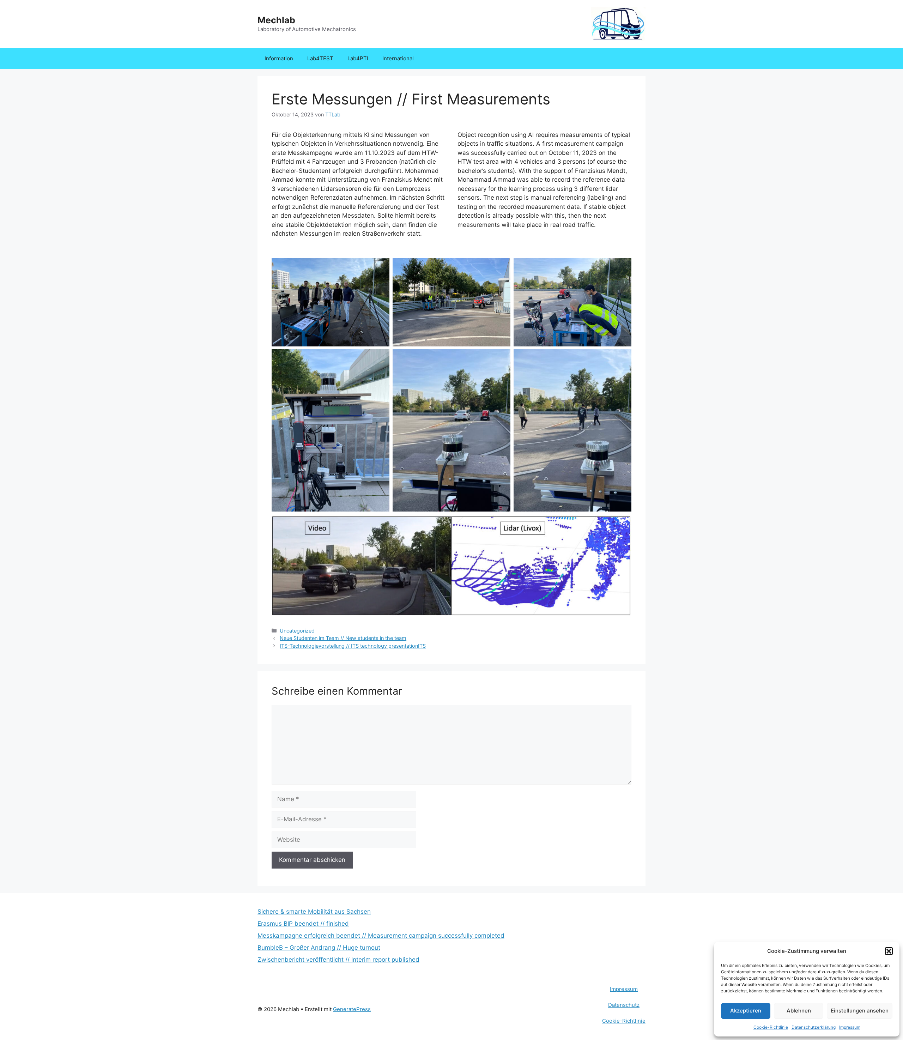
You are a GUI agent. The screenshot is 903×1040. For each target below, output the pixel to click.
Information (279, 58)
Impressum (849, 1027)
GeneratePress (352, 1009)
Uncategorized (297, 631)
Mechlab (276, 20)
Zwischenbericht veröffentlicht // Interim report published (338, 959)
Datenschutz (624, 1005)
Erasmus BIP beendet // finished (303, 923)
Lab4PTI (357, 58)
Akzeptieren (745, 1010)
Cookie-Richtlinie (770, 1027)
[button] (888, 951)
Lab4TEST (320, 58)
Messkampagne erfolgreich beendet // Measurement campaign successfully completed (380, 935)
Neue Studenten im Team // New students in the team (343, 638)
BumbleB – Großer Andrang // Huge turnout (318, 947)
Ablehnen (799, 1010)
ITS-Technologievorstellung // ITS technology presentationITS (353, 646)
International (398, 58)
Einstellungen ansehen (860, 1010)
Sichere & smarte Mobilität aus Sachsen (314, 911)
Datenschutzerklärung (814, 1027)
